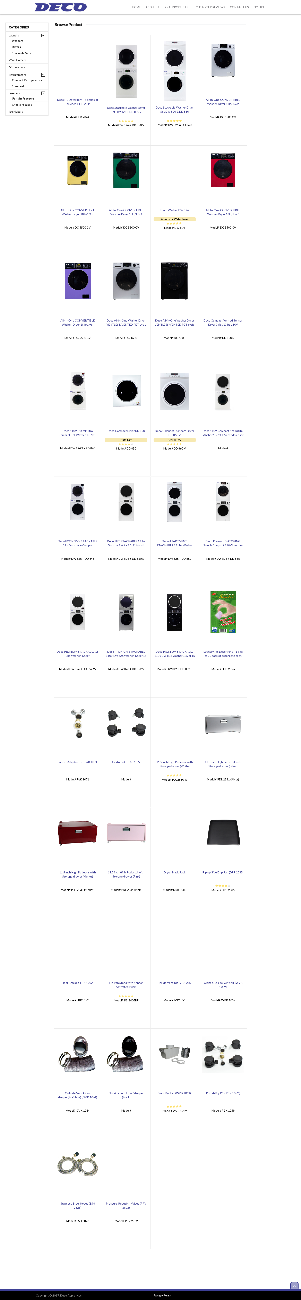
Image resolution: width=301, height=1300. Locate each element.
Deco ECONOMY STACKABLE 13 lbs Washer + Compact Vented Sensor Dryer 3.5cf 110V (77, 545)
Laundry (14, 35)
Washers (17, 40)
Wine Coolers (17, 59)
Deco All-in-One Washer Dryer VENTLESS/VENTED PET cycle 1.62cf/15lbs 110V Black (175, 324)
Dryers (16, 47)
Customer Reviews (210, 7)
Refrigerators (17, 74)
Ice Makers (16, 111)
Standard (18, 86)
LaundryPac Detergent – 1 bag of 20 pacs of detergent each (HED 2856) (223, 655)
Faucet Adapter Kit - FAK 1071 (77, 762)
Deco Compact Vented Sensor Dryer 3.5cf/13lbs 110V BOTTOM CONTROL (223, 324)
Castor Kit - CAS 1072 (126, 762)
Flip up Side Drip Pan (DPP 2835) (223, 872)
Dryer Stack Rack (175, 872)
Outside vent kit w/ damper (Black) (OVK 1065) (126, 1097)
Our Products (176, 7)
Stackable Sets (21, 53)
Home (136, 7)
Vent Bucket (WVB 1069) (174, 1093)
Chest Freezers (22, 104)
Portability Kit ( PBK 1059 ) (223, 1093)
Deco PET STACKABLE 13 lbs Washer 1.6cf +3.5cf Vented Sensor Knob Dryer (126, 545)
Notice (259, 7)
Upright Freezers (23, 98)
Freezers (14, 93)
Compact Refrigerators (27, 80)
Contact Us (239, 7)
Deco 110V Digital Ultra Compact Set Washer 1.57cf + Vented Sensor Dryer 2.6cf (78, 435)
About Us (153, 7)
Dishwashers (17, 67)
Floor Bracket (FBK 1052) (78, 982)
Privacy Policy (162, 1295)
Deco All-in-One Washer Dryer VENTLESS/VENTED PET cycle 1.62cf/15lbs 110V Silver (126, 324)
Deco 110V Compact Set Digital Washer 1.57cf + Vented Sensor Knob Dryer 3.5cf (223, 435)
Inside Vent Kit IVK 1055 (174, 982)
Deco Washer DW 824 (175, 210)
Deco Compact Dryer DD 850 (126, 431)
